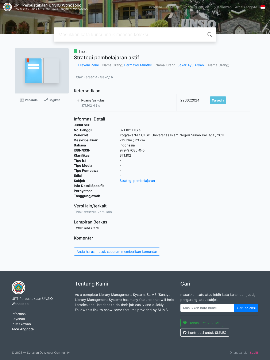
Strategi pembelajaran (137, 181)
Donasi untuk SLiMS (204, 323)
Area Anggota (246, 7)
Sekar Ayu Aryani (191, 65)
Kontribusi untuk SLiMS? (207, 332)
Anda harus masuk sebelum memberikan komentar (117, 251)
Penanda (31, 100)
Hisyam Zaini (88, 65)
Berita (188, 7)
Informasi (172, 7)
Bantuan (202, 7)
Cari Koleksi (246, 308)
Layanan (18, 319)
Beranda (155, 7)
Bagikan (54, 100)
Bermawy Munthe (138, 65)
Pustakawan (222, 7)
